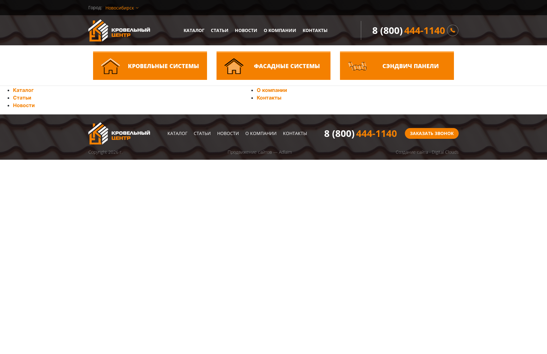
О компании (280, 30)
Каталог (194, 30)
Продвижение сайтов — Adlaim (260, 152)
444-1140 (408, 30)
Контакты (315, 30)
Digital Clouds (445, 152)
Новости (246, 30)
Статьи (220, 30)
